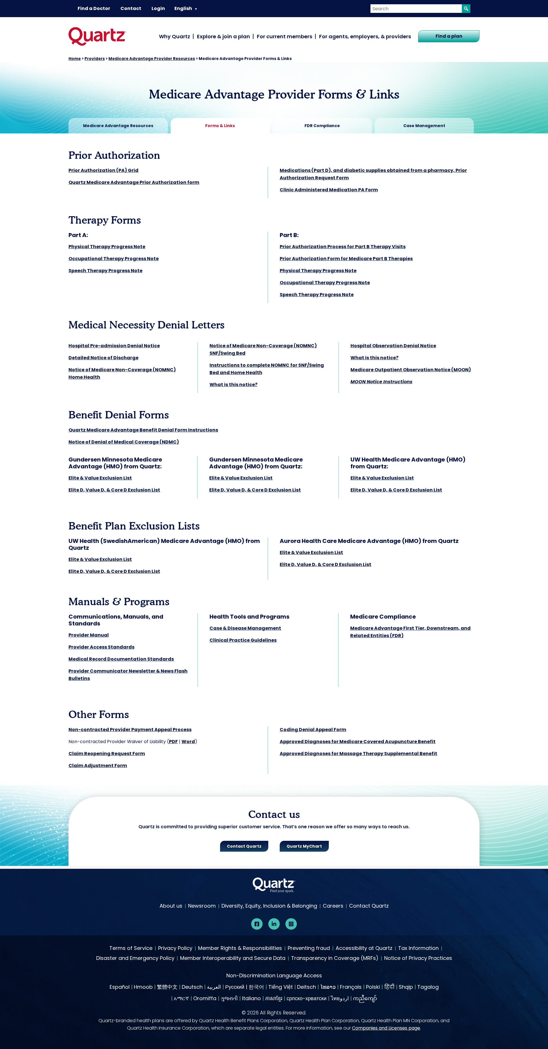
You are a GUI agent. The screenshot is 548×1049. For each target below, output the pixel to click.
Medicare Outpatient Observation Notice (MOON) (410, 369)
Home (74, 58)
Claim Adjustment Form (97, 765)
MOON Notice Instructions (381, 382)
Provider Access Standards (101, 647)
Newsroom (202, 905)
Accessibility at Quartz (364, 948)
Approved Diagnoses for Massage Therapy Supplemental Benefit (358, 753)
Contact (130, 8)
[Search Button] (466, 8)
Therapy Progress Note (342, 282)
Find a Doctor (94, 8)
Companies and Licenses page (386, 1028)
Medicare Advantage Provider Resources (151, 58)
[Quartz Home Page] (274, 886)
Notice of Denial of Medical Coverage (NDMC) (123, 442)
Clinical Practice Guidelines (243, 640)
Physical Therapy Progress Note (106, 246)
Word (188, 741)
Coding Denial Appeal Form (313, 729)
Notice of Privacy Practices (418, 958)
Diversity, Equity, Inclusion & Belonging (269, 905)
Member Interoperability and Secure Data (232, 958)
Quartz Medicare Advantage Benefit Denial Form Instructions (143, 430)
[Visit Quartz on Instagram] (291, 924)
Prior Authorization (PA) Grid (103, 170)
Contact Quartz (369, 905)
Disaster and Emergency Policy (135, 958)
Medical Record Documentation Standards (121, 659)
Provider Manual (88, 635)
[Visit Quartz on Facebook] (257, 924)
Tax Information (418, 948)
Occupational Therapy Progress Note (113, 258)
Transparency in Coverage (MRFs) (334, 958)
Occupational (297, 282)
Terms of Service (130, 948)
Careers (333, 905)
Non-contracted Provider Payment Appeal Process (130, 729)
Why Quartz (174, 36)
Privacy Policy (175, 948)
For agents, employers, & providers (365, 36)
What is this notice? (233, 384)
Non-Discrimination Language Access (274, 975)
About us (171, 905)
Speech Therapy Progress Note (105, 270)
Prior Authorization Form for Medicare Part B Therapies (346, 258)
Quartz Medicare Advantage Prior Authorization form (133, 182)
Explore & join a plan (223, 36)
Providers (94, 58)
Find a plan (449, 36)
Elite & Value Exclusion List (100, 478)
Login (158, 8)
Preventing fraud (309, 948)
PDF (173, 741)
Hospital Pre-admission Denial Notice (114, 345)
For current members (284, 36)
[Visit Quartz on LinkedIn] (274, 924)
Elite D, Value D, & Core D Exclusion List (114, 490)
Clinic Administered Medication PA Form (329, 189)
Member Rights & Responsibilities (240, 948)
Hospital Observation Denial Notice (393, 345)
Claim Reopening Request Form (106, 753)
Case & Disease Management (245, 628)
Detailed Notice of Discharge (103, 357)
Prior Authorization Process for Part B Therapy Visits (343, 246)
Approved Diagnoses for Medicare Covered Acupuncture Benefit (358, 741)
